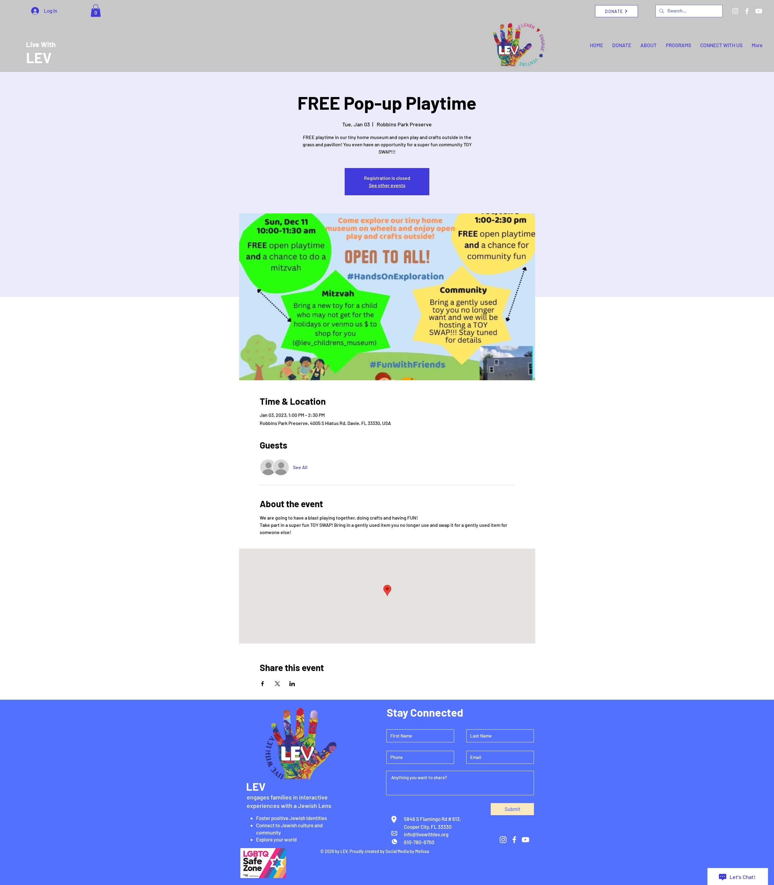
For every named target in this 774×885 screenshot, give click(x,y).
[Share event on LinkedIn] (292, 683)
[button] (95, 10)
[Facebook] (747, 11)
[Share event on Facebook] (262, 683)
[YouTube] (759, 11)
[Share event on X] (277, 683)
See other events (387, 185)
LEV (39, 57)
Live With (41, 44)
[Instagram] (735, 11)
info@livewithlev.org (426, 834)
